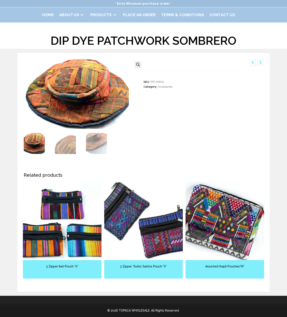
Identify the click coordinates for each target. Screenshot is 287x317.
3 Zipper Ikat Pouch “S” (62, 266)
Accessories (165, 86)
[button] (138, 64)
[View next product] (260, 63)
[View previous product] (253, 63)
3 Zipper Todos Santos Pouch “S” (143, 266)
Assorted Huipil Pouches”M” (224, 266)
